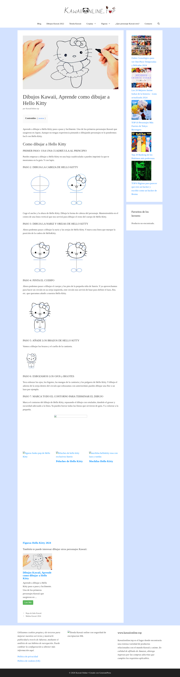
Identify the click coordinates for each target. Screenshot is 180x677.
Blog (39, 24)
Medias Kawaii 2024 (33, 616)
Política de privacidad (28, 656)
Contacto (148, 24)
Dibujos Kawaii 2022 (55, 24)
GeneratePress (105, 673)
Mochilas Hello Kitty (101, 461)
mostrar (41, 118)
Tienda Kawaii (75, 24)
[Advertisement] (37, 500)
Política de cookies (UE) (29, 661)
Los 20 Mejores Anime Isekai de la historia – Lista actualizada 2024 (144, 94)
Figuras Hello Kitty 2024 (37, 542)
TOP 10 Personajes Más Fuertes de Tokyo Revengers (142, 126)
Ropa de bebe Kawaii (34, 613)
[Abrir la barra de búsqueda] (158, 24)
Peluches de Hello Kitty (69, 461)
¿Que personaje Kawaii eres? (127, 24)
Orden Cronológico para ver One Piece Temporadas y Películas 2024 (144, 61)
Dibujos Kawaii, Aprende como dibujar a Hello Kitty (37, 575)
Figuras (104, 24)
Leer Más (28, 602)
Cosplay (89, 24)
